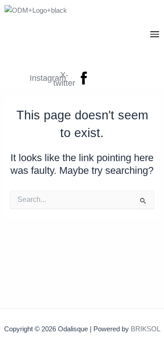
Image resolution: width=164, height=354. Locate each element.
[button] (155, 35)
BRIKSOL (145, 329)
